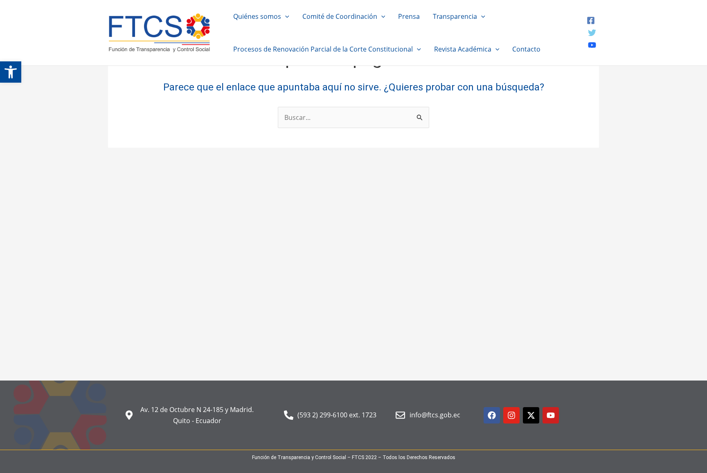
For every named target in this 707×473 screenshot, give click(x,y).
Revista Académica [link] (462, 49)
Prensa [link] (409, 16)
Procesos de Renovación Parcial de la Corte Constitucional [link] (323, 49)
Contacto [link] (526, 49)
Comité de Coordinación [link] (339, 16)
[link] (10, 72)
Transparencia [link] (455, 16)
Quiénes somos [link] (257, 16)
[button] (285, 16)
